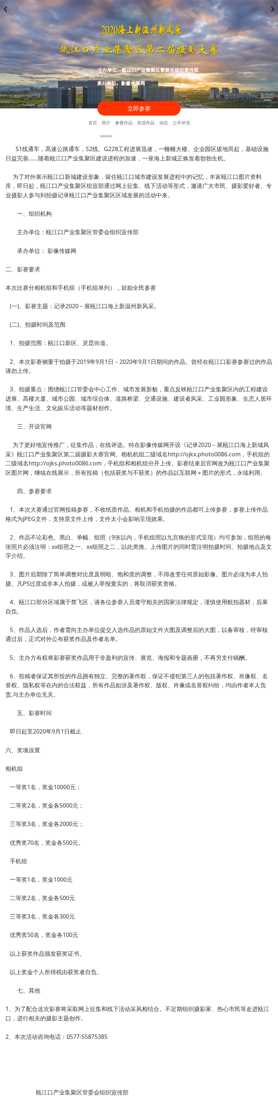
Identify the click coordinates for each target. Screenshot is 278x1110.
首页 (92, 123)
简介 (106, 123)
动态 (163, 123)
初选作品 (146, 123)
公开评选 (181, 123)
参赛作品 (123, 123)
